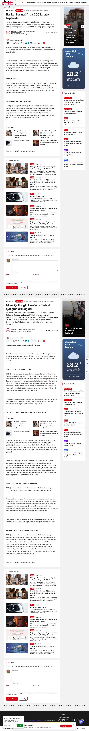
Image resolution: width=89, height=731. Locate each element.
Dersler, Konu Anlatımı (49, 720)
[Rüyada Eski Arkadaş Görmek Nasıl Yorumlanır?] (73, 132)
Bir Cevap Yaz (12, 251)
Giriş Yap (23, 287)
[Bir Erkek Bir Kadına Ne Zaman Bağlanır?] (73, 317)
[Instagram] (83, 720)
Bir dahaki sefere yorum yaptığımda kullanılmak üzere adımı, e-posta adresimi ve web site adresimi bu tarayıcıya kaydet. (33, 282)
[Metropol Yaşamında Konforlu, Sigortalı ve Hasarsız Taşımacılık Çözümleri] (18, 134)
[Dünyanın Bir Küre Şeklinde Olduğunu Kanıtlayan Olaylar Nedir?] (73, 142)
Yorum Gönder (12, 287)
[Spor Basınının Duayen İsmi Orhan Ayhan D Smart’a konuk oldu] (73, 121)
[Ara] (5, 7)
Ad (7, 274)
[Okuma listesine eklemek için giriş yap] (44, 43)
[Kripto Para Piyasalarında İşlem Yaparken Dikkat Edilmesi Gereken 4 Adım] (73, 101)
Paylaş (83, 728)
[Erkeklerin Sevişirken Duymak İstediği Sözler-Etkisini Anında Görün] (73, 163)
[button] (22, 10)
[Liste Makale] (9, 2)
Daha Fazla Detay (74, 86)
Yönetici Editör (16, 31)
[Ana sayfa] (22, 2)
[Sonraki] (82, 26)
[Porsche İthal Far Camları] (18, 143)
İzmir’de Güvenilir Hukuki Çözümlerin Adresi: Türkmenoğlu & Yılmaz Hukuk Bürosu (42, 182)
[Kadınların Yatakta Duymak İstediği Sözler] (73, 152)
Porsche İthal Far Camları (38, 196)
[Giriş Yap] (9, 7)
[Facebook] (74, 720)
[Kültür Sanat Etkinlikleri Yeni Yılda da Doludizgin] (73, 111)
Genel (32, 164)
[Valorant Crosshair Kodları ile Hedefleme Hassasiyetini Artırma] (45, 143)
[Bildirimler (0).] (87, 371)
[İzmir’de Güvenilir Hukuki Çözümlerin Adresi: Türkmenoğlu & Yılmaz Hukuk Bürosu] (45, 134)
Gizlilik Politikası (8, 725)
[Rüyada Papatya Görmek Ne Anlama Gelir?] (74, 26)
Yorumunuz (15, 259)
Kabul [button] (20, 725)
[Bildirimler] (13, 7)
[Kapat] (74, 724)
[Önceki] (65, 26)
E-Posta (36, 274)
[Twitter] (79, 720)
